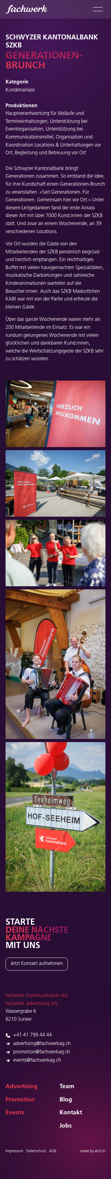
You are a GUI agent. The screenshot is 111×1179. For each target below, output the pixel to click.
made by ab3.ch (92, 1151)
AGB (52, 1151)
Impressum (14, 1151)
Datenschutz (36, 1151)
